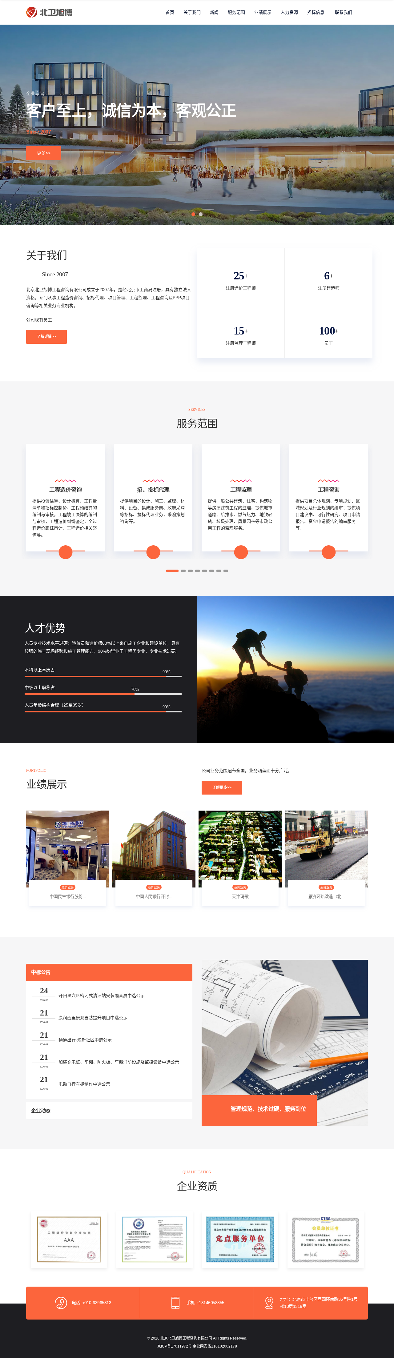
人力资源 (289, 12)
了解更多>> (221, 787)
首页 (170, 12)
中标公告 (40, 972)
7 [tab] (218, 571)
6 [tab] (211, 571)
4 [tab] (197, 571)
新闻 (214, 12)
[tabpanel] (197, 125)
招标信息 (315, 12)
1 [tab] (193, 214)
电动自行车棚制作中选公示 (84, 1084)
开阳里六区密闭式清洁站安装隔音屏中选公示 (101, 995)
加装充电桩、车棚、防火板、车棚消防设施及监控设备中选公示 (118, 1062)
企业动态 (40, 1110)
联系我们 (343, 12)
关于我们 (192, 12)
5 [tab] (204, 571)
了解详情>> (46, 336)
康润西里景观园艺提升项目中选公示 (92, 1017)
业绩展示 (262, 12)
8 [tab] (225, 571)
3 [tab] (190, 571)
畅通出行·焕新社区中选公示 (85, 1039)
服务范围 (236, 12)
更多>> (43, 152)
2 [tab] (201, 214)
